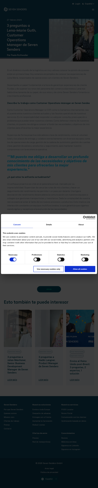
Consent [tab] (17, 224)
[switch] (37, 259)
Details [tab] (49, 224)
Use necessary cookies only (48, 269)
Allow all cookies (80, 269)
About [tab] (81, 224)
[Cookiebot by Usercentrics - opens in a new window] (84, 217)
